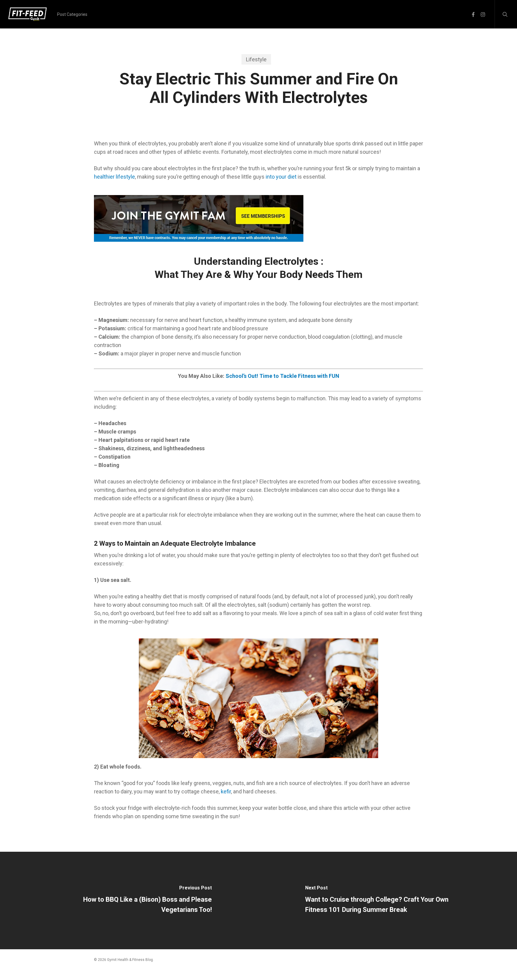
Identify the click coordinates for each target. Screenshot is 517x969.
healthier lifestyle (114, 177)
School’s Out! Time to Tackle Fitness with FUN (282, 376)
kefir (226, 791)
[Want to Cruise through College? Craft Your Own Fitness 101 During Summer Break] (387, 900)
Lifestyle (256, 59)
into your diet (281, 177)
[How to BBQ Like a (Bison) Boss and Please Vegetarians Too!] (129, 900)
